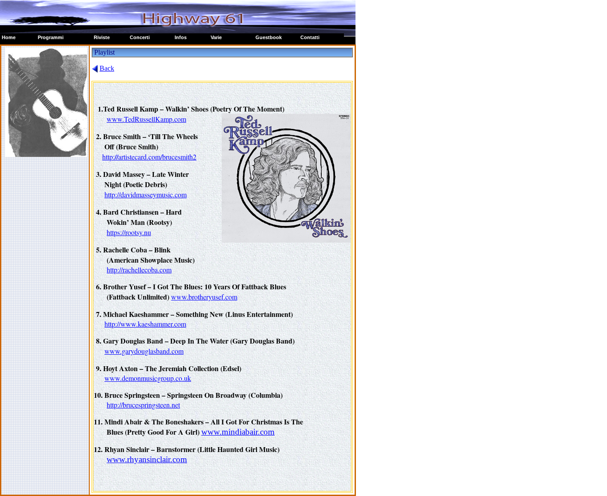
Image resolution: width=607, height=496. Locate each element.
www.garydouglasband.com (144, 351)
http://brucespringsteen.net (143, 404)
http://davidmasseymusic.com (145, 194)
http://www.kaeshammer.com (145, 323)
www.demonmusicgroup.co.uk (147, 378)
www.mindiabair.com (238, 431)
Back (107, 68)
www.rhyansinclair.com (147, 459)
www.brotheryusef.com (204, 296)
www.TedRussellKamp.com (146, 119)
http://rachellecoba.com (139, 269)
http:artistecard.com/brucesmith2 (149, 156)
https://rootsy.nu (129, 232)
